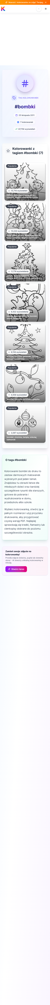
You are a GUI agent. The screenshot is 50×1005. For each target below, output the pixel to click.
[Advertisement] (25, 39)
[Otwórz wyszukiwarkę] (38, 9)
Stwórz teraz (17, 569)
